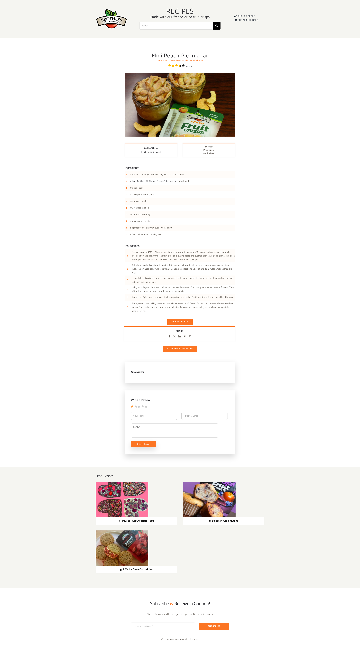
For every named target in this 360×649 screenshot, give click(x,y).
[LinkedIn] (179, 336)
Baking (150, 152)
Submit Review (143, 444)
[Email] (189, 336)
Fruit (143, 152)
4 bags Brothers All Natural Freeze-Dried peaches (153, 181)
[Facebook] (169, 336)
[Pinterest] (184, 336)
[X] (174, 336)
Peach (158, 152)
